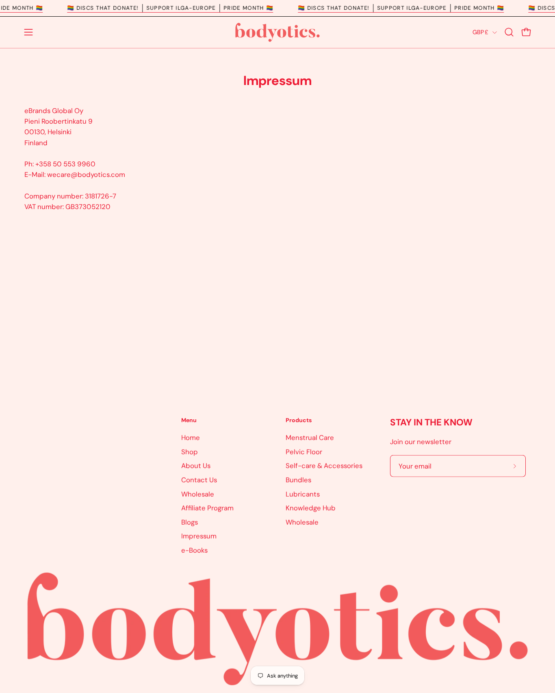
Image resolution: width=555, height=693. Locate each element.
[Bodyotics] (277, 32)
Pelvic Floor (304, 451)
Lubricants (303, 493)
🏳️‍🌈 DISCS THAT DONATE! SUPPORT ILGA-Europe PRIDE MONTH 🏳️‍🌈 (178, 7)
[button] (509, 32)
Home (190, 437)
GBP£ (480, 32)
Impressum (199, 536)
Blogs (189, 521)
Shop (189, 451)
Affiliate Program (207, 507)
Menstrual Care (310, 437)
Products (299, 420)
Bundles (298, 479)
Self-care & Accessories (324, 465)
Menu (189, 420)
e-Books (194, 549)
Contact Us (199, 479)
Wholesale (197, 493)
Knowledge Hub (311, 507)
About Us (195, 465)
